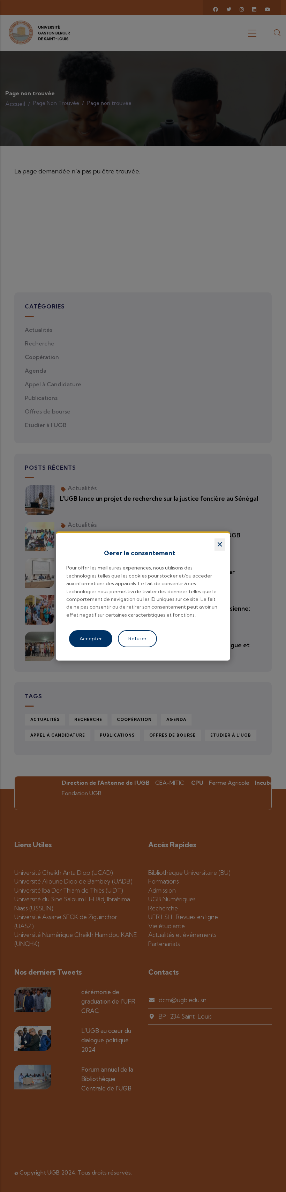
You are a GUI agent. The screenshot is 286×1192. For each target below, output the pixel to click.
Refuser (137, 638)
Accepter (91, 638)
